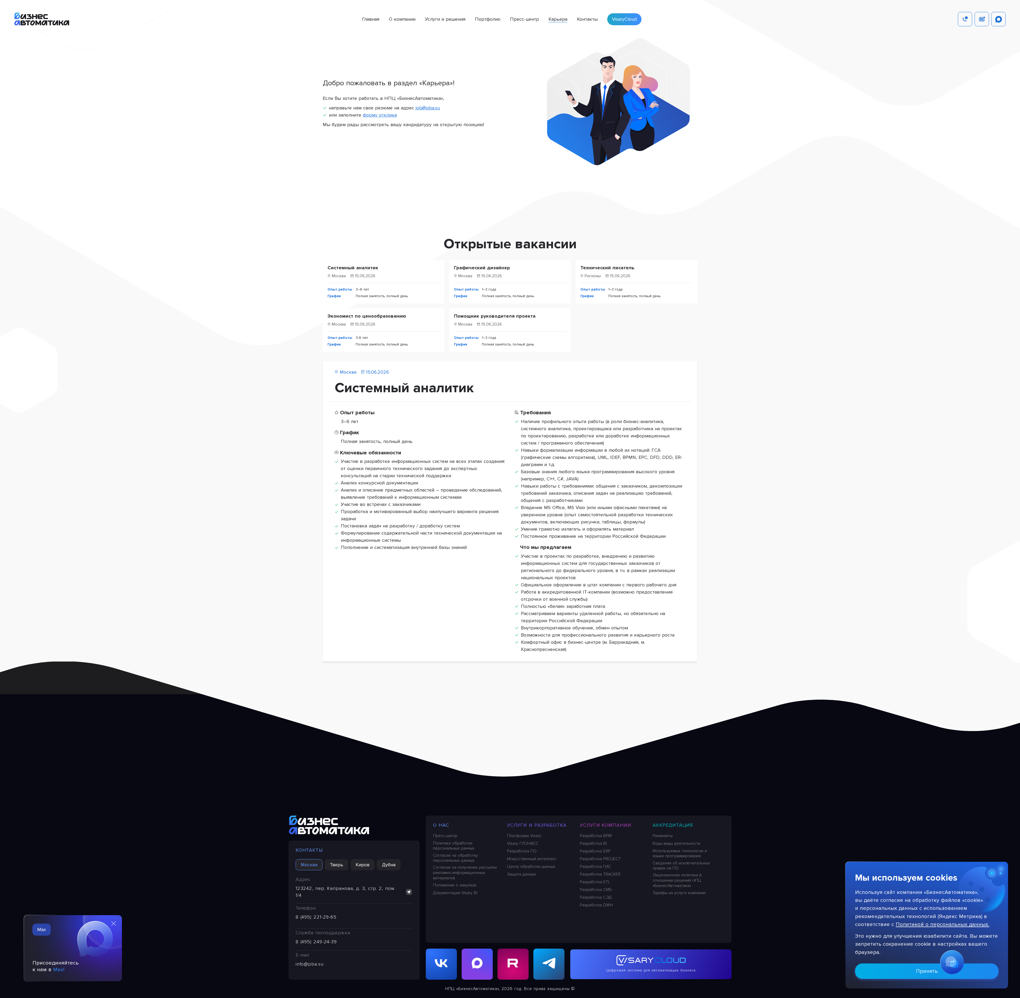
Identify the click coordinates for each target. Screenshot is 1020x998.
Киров (362, 865)
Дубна (389, 865)
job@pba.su (428, 108)
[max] (477, 964)
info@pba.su (310, 964)
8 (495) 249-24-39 (316, 942)
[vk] (441, 964)
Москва (309, 865)
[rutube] (513, 964)
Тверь (336, 865)
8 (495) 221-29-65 (316, 917)
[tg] (548, 964)
